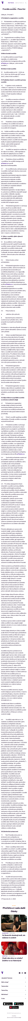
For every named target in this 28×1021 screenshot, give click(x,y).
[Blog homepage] (3, 3)
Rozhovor (5, 933)
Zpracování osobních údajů (14, 1017)
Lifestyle (4, 956)
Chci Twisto (11, 2)
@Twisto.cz (4, 63)
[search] (25, 2)
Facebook (19, 973)
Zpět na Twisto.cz (19, 2)
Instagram (22, 973)
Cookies (14, 1015)
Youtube (25, 973)
